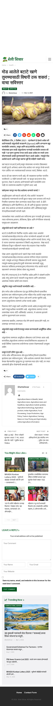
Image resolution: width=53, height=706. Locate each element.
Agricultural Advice (37, 459)
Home (19, 692)
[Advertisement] (26, 27)
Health (5, 88)
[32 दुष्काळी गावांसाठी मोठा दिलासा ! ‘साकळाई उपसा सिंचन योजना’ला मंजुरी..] (26, 617)
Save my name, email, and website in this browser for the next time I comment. (27, 582)
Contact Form (30, 692)
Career (8, 459)
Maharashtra (11, 488)
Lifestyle (13, 88)
